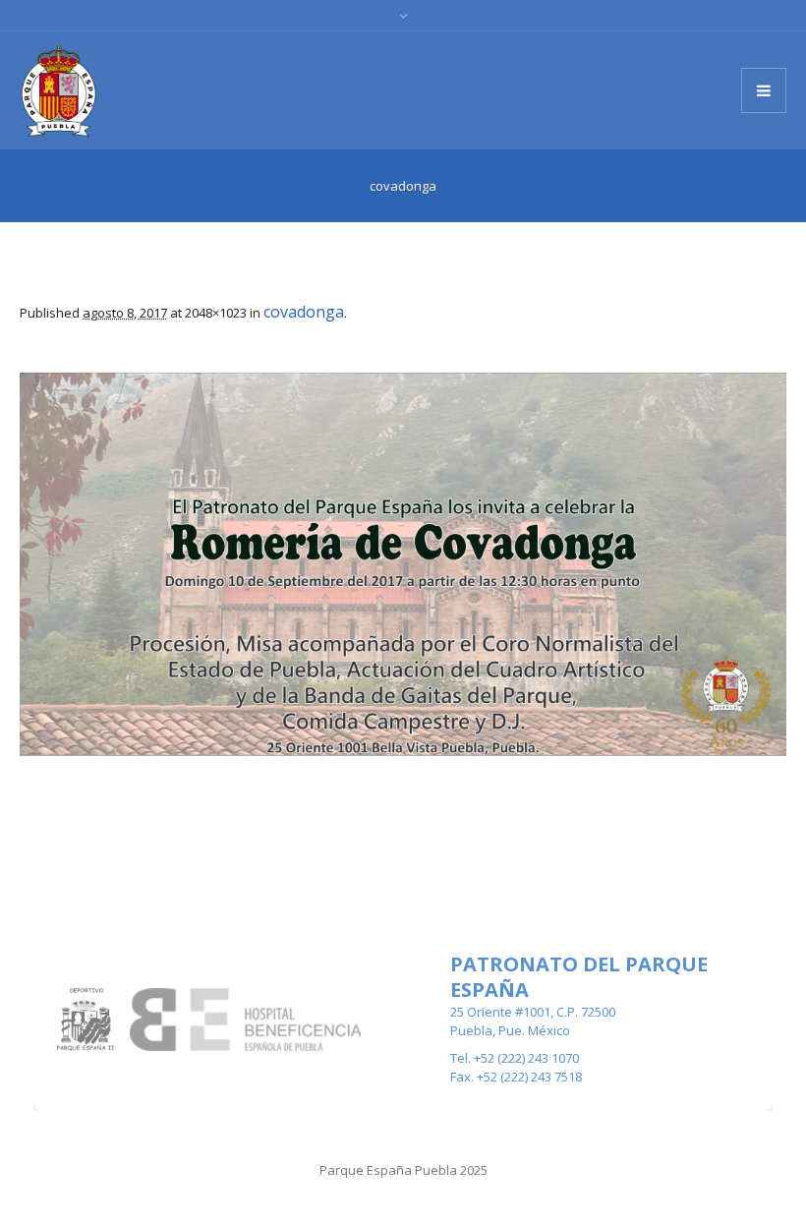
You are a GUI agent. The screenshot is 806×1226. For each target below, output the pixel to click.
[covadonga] (403, 564)
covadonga (303, 311)
